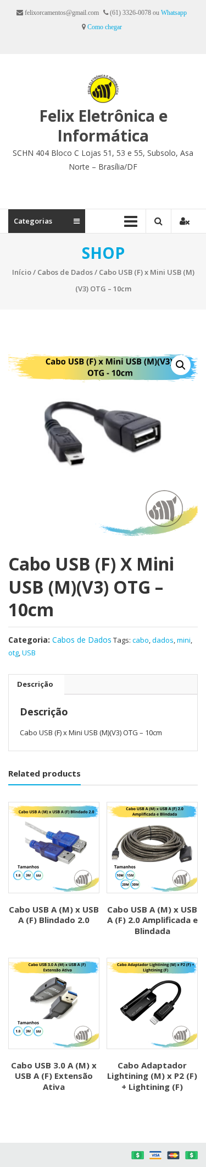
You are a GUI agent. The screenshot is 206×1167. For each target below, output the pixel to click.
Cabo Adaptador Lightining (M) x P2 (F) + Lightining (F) (152, 1076)
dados (163, 640)
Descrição (35, 684)
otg (13, 653)
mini (184, 640)
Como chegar (104, 27)
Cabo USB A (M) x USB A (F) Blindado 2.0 (54, 915)
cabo (140, 640)
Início (21, 272)
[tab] (35, 684)
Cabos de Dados (65, 272)
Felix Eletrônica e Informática (103, 125)
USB (29, 653)
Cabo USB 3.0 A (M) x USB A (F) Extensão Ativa (54, 1076)
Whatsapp (174, 12)
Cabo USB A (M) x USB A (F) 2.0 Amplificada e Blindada (152, 920)
